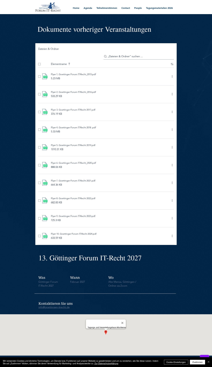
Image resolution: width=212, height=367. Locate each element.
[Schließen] (208, 362)
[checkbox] (39, 64)
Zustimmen (197, 362)
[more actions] (172, 76)
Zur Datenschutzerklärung (106, 363)
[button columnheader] (172, 64)
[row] (106, 63)
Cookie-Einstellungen (176, 362)
